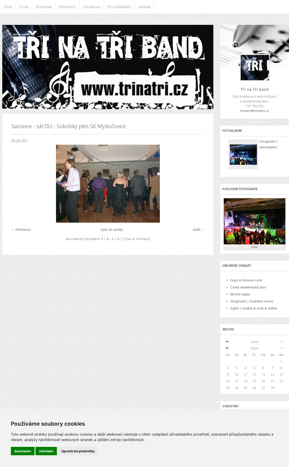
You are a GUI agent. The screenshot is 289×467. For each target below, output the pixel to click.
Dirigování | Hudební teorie (251, 301)
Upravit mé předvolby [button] (78, 451)
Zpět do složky (111, 229)
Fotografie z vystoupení (268, 144)
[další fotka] (197, 184)
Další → (198, 229)
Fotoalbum (91, 6)
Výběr (254, 247)
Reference (67, 6)
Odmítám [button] (46, 451)
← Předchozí (21, 229)
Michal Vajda (240, 294)
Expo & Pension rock (246, 280)
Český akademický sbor (248, 287)
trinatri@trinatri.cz (254, 110)
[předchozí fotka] (19, 184)
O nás (23, 6)
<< (228, 342)
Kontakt (145, 6)
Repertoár (44, 6)
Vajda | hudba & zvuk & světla (253, 308)
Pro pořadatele (119, 6)
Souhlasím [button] (22, 451)
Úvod (8, 6)
